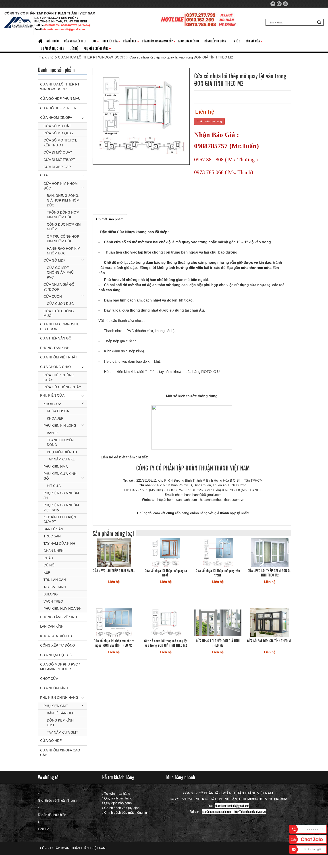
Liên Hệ (43, 829)
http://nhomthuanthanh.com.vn (250, 811)
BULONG (51, 594)
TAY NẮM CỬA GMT (62, 732)
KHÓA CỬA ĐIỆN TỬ (188, 40)
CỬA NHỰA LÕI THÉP (75, 40)
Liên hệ (73, 48)
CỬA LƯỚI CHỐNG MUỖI (59, 313)
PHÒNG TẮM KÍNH (55, 348)
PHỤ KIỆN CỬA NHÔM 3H (61, 495)
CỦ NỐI (49, 565)
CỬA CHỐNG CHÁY (55, 367)
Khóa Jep (55, 418)
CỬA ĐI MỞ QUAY (58, 152)
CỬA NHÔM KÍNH (54, 688)
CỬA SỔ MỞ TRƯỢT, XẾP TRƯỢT (60, 142)
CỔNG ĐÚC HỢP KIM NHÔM (64, 227)
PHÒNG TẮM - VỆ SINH (58, 617)
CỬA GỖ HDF (131, 41)
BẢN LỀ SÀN (53, 529)
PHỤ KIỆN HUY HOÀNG (62, 608)
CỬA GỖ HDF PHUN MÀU (60, 98)
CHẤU (48, 558)
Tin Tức (235, 40)
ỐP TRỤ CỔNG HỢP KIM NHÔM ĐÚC (63, 239)
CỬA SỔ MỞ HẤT (57, 126)
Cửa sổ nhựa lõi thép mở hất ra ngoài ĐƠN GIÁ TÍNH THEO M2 (114, 643)
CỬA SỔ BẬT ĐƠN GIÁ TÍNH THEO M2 (269, 640)
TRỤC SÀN (52, 536)
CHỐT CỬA (49, 678)
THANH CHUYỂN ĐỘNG (60, 442)
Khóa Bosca (58, 411)
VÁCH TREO (53, 601)
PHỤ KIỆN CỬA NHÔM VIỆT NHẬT (61, 507)
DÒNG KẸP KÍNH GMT (60, 722)
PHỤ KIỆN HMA (56, 466)
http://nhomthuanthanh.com (216, 811)
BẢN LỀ (53, 433)
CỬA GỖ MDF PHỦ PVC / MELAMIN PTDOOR (60, 666)
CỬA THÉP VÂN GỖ (55, 338)
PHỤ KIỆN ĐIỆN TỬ (62, 452)
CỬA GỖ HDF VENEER (58, 108)
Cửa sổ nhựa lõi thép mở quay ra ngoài (166, 572)
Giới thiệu (52, 40)
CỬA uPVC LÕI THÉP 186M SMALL (114, 570)
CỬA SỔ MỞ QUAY (59, 133)
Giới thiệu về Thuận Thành (57, 800)
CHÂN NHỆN (54, 551)
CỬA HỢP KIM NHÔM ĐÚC (61, 186)
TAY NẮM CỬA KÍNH (59, 543)
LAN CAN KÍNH (52, 626)
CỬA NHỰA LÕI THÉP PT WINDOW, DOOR (59, 86)
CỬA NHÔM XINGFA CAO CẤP (159, 41)
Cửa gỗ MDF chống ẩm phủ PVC (60, 272)
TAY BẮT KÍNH (55, 587)
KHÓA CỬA (52, 404)
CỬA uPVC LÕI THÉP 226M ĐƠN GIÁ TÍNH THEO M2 (269, 572)
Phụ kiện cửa (111, 41)
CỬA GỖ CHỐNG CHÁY (62, 387)
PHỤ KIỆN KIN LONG (60, 425)
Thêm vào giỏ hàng (209, 121)
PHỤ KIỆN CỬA (52, 395)
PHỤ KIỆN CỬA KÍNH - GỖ (61, 476)
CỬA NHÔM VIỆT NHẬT (58, 357)
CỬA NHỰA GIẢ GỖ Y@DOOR (59, 287)
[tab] (110, 219)
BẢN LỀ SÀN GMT (61, 713)
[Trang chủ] (41, 41)
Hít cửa (54, 486)
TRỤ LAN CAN (55, 580)
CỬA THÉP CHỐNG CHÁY (59, 377)
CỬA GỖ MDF (54, 260)
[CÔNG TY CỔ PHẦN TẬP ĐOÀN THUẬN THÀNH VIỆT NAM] (49, 22)
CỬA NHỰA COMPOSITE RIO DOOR (59, 326)
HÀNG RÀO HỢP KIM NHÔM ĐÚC (63, 251)
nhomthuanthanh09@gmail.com (232, 805)
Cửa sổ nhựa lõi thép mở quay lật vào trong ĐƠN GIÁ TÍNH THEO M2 (165, 643)
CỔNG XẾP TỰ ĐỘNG (215, 40)
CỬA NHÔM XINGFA (56, 117)
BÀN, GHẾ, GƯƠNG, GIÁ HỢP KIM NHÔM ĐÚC (63, 200)
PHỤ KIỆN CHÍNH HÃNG (97, 49)
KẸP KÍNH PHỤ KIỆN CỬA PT (60, 519)
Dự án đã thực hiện (52, 815)
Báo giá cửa (253, 41)
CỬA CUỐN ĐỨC (60, 304)
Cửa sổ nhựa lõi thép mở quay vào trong (218, 572)
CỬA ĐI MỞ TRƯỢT (59, 160)
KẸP (47, 572)
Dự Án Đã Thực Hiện (52, 48)
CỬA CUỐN (53, 296)
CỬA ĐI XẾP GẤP (57, 167)
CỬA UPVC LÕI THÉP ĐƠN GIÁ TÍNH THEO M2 (218, 643)
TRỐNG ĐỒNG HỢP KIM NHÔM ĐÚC (63, 214)
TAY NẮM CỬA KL (61, 459)
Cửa (95, 41)
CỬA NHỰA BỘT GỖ (56, 655)
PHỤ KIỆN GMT (56, 706)
